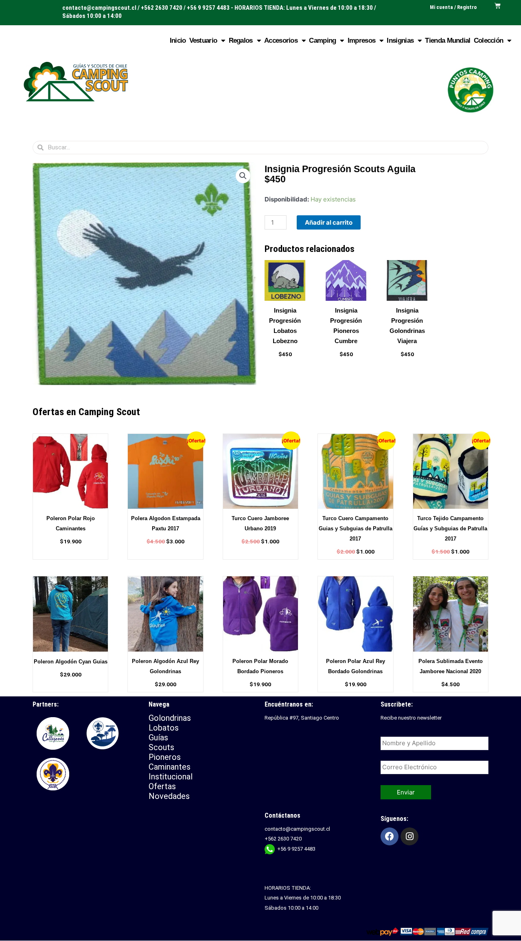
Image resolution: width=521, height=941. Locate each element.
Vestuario (203, 40)
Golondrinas (170, 718)
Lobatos (164, 728)
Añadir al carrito (328, 222)
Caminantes (169, 767)
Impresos (361, 40)
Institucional (172, 776)
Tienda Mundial (447, 40)
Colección (488, 40)
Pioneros (165, 757)
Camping (322, 40)
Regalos (241, 40)
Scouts (161, 747)
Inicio (178, 40)
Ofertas (162, 786)
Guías (158, 737)
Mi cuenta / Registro (453, 7)
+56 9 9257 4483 (296, 849)
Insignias (400, 40)
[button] (243, 176)
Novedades (169, 796)
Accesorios (281, 40)
